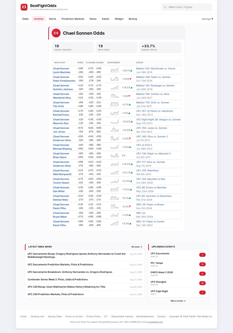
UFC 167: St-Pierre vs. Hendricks (154, 110)
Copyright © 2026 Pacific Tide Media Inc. (191, 316)
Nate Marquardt (62, 174)
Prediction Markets (73, 18)
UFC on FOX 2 (144, 144)
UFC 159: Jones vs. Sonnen (151, 127)
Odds (25, 18)
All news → (136, 246)
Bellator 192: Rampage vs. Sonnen (155, 85)
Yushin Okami (61, 182)
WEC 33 (140, 212)
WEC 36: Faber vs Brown (150, 204)
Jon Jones (59, 131)
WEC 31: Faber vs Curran (150, 221)
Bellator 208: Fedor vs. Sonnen (153, 76)
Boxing (133, 18)
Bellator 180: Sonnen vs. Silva (152, 93)
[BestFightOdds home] (24, 7)
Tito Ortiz (58, 106)
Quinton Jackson (63, 89)
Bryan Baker (60, 216)
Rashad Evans (61, 114)
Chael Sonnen (61, 68)
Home (23, 316)
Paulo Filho (59, 208)
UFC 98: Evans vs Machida (151, 187)
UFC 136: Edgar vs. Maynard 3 (153, 153)
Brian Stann (60, 157)
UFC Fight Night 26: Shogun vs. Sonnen (158, 119)
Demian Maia (60, 199)
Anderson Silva (62, 140)
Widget (119, 18)
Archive (38, 18)
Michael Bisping (62, 148)
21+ (106, 316)
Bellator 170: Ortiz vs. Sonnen (152, 102)
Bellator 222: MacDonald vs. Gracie (155, 68)
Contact (161, 316)
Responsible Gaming (122, 316)
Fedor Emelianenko (64, 80)
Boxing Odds (55, 316)
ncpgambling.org (155, 322)
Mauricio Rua (60, 123)
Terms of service (74, 316)
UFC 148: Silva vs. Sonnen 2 (152, 136)
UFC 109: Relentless (147, 170)
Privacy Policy (93, 316)
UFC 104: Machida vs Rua (150, 178)
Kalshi (105, 18)
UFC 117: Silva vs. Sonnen (150, 161)
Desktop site (37, 316)
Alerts (52, 18)
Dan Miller (59, 191)
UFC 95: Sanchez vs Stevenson (154, 195)
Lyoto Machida (61, 72)
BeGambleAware (145, 316)
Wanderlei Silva (62, 97)
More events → (178, 301)
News (93, 18)
